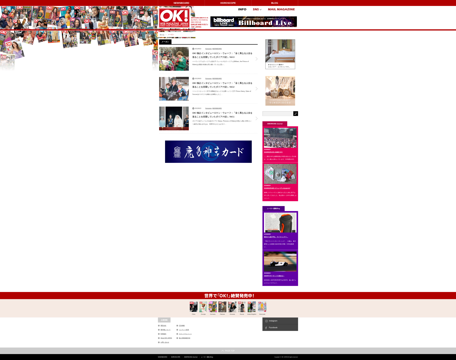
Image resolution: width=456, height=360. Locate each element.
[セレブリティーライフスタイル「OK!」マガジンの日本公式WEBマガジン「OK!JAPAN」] (183, 17)
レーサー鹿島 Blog (207, 357)
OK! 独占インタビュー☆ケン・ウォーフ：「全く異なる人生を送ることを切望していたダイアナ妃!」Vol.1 (222, 115)
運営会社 (163, 325)
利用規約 (163, 334)
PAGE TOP (230, 351)
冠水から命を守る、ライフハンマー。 (276, 237)
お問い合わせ (165, 342)
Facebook (273, 328)
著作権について (166, 330)
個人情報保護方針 (184, 338)
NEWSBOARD (181, 3)
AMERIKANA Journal (190, 357)
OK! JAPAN (284, 357)
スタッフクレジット (185, 334)
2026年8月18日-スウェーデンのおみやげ (277, 188)
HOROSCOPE (228, 3)
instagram (273, 321)
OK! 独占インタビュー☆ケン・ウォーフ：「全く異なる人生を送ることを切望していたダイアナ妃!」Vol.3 (222, 55)
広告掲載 (182, 325)
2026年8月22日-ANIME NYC (273, 152)
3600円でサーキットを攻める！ (274, 276)
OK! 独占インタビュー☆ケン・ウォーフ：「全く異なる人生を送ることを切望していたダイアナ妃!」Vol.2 (222, 85)
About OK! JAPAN (166, 338)
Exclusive (208, 49)
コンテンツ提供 (184, 330)
